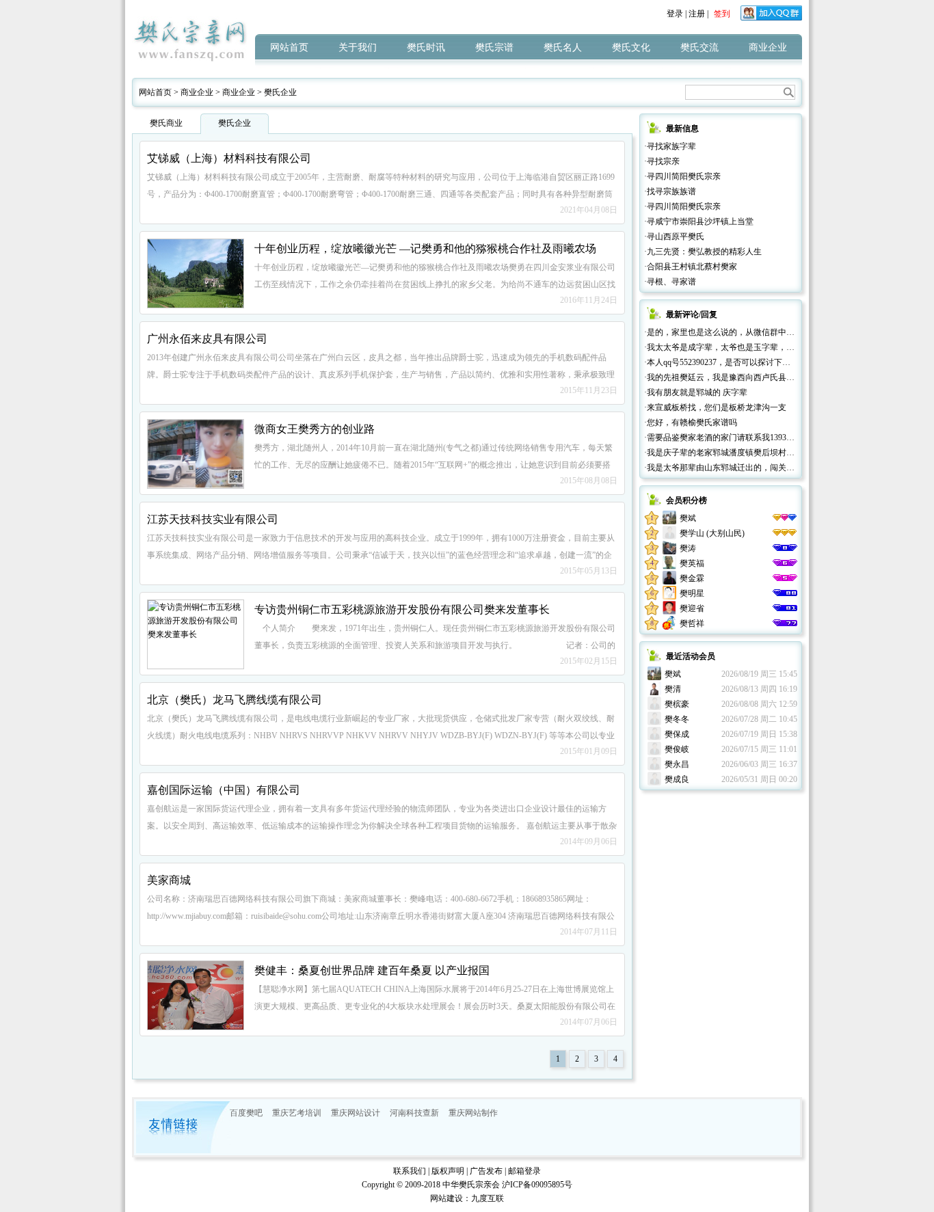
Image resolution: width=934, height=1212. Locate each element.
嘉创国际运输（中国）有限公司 (223, 790)
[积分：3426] (785, 623)
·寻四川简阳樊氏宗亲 (682, 176)
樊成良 (677, 779)
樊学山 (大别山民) (712, 533)
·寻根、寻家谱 (670, 281)
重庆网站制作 (473, 1113)
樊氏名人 (563, 47)
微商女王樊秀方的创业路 (314, 429)
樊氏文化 (631, 47)
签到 (722, 13)
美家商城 (169, 880)
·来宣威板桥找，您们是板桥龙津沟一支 (715, 407)
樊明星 (692, 593)
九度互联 (487, 1198)
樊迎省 (692, 608)
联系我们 (409, 1171)
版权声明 (447, 1171)
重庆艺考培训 (296, 1113)
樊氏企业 (280, 92)
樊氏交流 (699, 47)
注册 (697, 13)
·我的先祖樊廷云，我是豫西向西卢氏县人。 (723, 377)
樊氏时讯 (426, 47)
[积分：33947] (785, 518)
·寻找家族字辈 (670, 146)
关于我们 (357, 47)
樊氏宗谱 (494, 47)
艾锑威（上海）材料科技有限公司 (229, 158)
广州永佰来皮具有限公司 (207, 339)
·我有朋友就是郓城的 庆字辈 (695, 392)
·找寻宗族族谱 (670, 191)
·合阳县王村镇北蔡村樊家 (690, 266)
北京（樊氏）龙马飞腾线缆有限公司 (234, 699)
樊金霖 (692, 578)
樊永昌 (677, 764)
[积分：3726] (785, 608)
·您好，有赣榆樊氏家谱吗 (690, 422)
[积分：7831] (785, 578)
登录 (675, 13)
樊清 (673, 689)
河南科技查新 (414, 1113)
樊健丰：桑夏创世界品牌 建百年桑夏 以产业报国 (372, 970)
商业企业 (768, 47)
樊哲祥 (692, 623)
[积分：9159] (785, 548)
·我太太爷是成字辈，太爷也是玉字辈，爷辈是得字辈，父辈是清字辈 (768, 347)
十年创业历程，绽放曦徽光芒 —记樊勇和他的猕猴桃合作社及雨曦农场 (425, 248)
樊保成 (677, 734)
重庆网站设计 (355, 1113)
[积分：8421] (785, 563)
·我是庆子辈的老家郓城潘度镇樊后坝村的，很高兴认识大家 (752, 452)
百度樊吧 (246, 1113)
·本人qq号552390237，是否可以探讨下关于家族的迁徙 (742, 362)
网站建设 (446, 1198)
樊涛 (688, 548)
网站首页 (289, 47)
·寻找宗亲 (662, 161)
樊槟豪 (677, 704)
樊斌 (688, 518)
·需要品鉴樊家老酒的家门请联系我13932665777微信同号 (746, 437)
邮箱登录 (524, 1171)
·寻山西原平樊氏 (674, 236)
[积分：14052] (785, 533)
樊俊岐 (677, 749)
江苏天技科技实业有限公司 (212, 519)
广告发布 (486, 1171)
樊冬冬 (677, 719)
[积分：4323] (785, 593)
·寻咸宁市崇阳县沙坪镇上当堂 (698, 221)
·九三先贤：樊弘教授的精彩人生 (703, 251)
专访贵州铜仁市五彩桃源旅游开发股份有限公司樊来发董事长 (402, 609)
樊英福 (692, 563)
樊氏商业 (166, 123)
